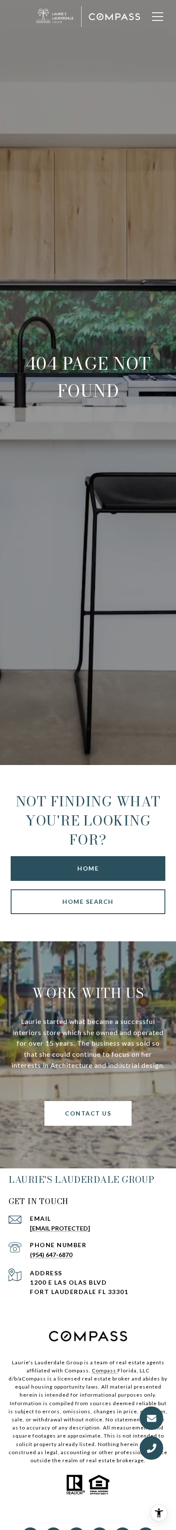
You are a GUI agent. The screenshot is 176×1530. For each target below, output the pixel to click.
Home (88, 868)
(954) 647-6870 (51, 1254)
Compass (104, 1370)
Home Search (88, 901)
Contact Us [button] (88, 1113)
